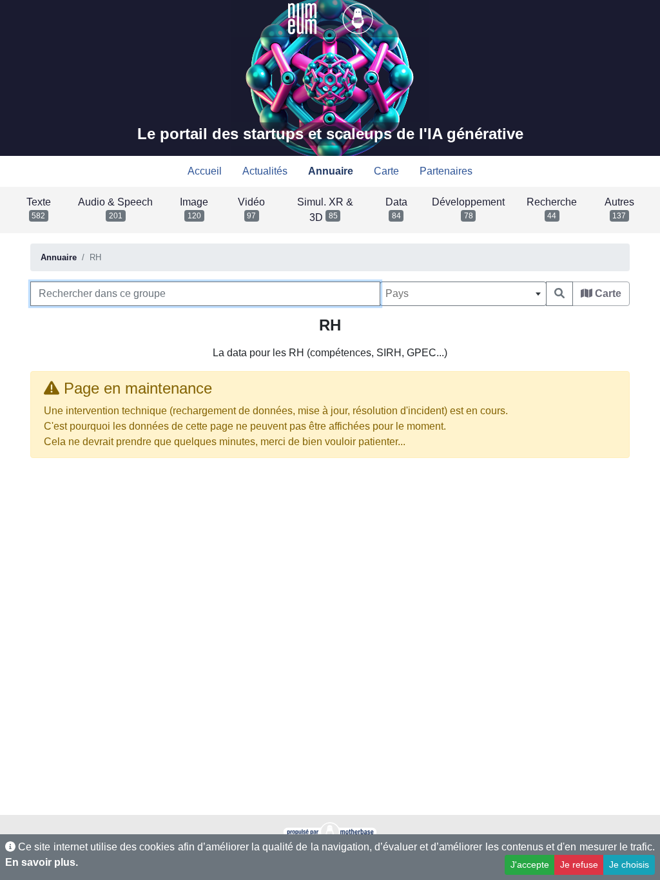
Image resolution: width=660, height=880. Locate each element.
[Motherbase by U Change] (357, 17)
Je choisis (629, 864)
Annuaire (59, 257)
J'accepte (529, 864)
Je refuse (579, 864)
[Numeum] (303, 17)
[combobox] (463, 294)
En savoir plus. (41, 862)
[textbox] (463, 293)
